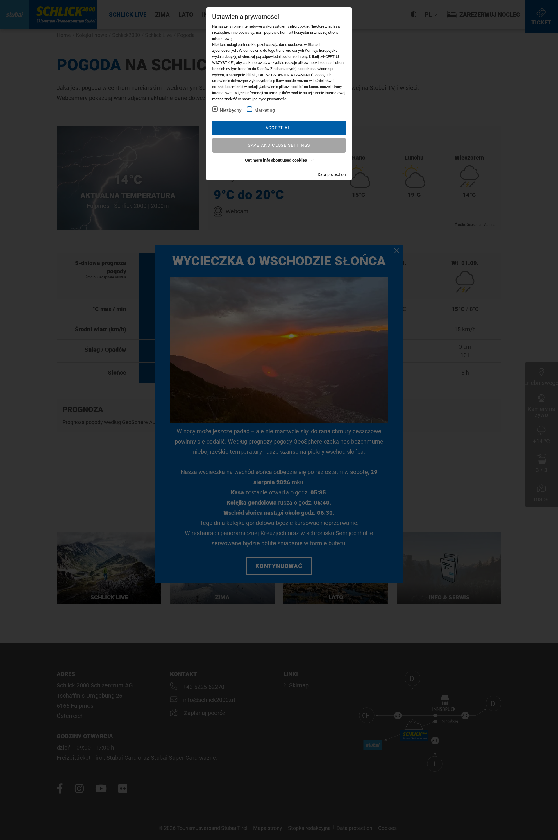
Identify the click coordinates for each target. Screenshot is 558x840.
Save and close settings (279, 145)
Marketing (264, 110)
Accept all (279, 128)
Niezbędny (231, 110)
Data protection (332, 174)
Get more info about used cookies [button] (276, 160)
